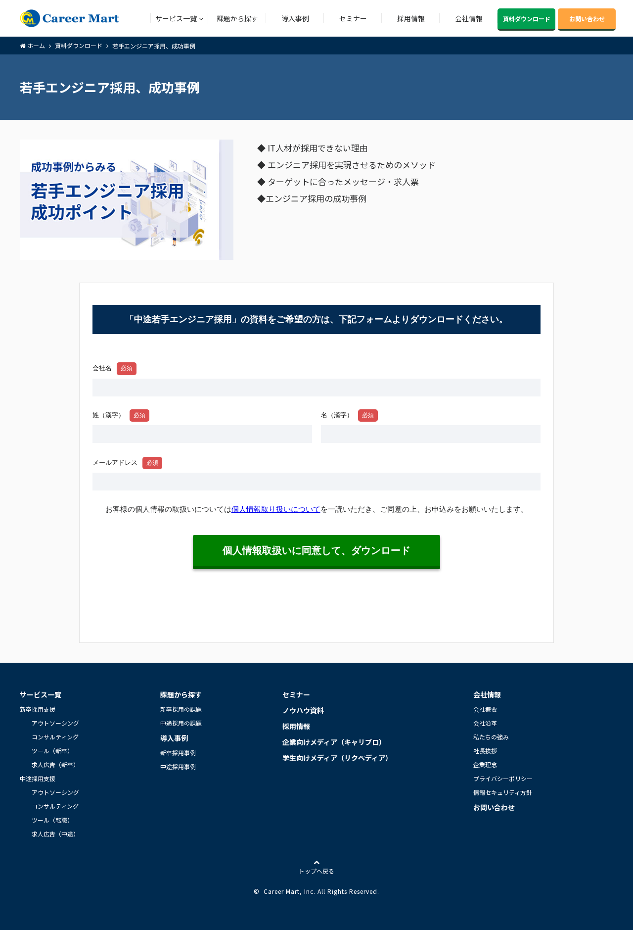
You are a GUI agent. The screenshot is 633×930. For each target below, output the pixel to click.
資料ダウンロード (526, 18)
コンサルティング (55, 737)
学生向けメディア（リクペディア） (337, 758)
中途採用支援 (37, 778)
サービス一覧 (176, 18)
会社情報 (469, 18)
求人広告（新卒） (55, 764)
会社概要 (485, 709)
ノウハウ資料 (303, 710)
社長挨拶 (485, 750)
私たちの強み (491, 737)
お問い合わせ (587, 18)
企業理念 (485, 764)
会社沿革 (485, 723)
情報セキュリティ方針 (502, 792)
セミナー (353, 18)
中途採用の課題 (181, 723)
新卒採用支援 (37, 709)
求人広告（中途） (55, 834)
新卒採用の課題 (181, 709)
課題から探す (237, 18)
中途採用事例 (178, 766)
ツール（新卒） (52, 750)
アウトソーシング (55, 723)
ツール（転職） (52, 820)
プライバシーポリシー (503, 778)
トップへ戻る (316, 871)
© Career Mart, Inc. (285, 891)
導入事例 (295, 18)
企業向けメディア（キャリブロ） (334, 742)
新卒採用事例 (178, 752)
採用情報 (411, 18)
